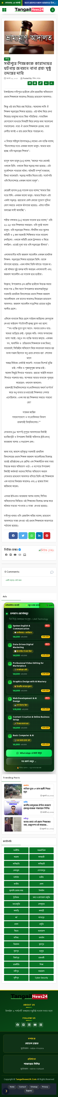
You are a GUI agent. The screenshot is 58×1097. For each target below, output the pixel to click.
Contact (22, 1086)
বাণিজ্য (16, 937)
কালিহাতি (16, 863)
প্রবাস (16, 924)
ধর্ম (16, 917)
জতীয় (26, 802)
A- (52, 83)
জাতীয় (16, 884)
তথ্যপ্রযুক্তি (16, 904)
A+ (46, 83)
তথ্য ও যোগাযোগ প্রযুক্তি (41, 897)
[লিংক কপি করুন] (40, 83)
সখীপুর (7, 59)
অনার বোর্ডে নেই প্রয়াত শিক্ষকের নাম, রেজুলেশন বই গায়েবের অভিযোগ (37, 823)
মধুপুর (41, 951)
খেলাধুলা (16, 870)
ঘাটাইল (16, 877)
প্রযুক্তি (41, 924)
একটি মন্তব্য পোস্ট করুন (13, 580)
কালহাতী (41, 857)
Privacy (45, 1086)
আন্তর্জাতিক (41, 850)
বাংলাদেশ (41, 931)
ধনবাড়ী (41, 910)
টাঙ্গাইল (41, 890)
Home (12, 1086)
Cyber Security (41, 977)
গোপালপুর (41, 870)
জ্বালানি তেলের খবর (16, 890)
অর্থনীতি (16, 850)
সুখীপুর (16, 977)
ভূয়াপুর (16, 951)
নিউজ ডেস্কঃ (11, 549)
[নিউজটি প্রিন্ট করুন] (35, 83)
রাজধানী (41, 957)
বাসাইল (26, 785)
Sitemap (34, 1086)
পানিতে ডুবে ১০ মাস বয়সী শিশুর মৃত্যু (37, 790)
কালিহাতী (41, 863)
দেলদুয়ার (41, 904)
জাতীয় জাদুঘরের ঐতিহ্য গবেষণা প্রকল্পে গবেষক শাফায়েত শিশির (37, 807)
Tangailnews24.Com (26, 1079)
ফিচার (16, 931)
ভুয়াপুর (41, 944)
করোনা (16, 857)
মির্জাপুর (16, 957)
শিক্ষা (41, 964)
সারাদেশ (41, 971)
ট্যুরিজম (16, 897)
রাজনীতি (16, 964)
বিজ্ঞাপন (29, 1091)
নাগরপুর (41, 917)
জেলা (41, 884)
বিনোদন (16, 944)
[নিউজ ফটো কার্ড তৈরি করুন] (30, 83)
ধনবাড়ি (16, 910)
